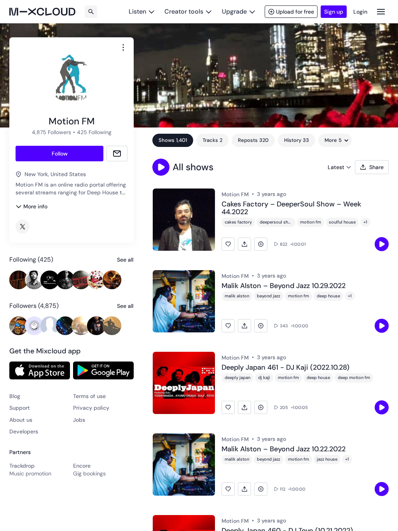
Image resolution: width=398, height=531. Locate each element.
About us (20, 419)
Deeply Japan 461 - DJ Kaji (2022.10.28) (285, 368)
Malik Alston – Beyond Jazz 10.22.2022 (284, 449)
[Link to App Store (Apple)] (39, 370)
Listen (137, 11)
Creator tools (183, 11)
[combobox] (123, 47)
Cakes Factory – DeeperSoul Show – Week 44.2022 (291, 208)
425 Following (94, 132)
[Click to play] (382, 244)
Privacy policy (91, 407)
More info (35, 206)
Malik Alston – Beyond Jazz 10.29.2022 (284, 286)
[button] (160, 167)
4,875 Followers (51, 132)
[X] (23, 227)
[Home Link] (42, 12)
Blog (14, 396)
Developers (23, 431)
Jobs (79, 419)
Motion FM (235, 194)
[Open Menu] (381, 11)
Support (19, 407)
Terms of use (89, 396)
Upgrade (234, 11)
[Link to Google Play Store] (103, 370)
